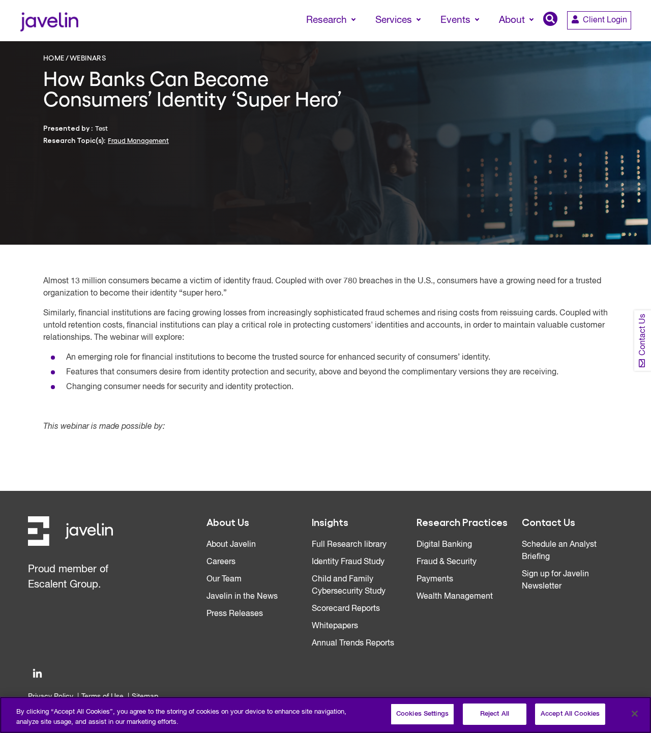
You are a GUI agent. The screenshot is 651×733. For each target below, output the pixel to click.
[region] (325, 715)
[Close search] (628, 39)
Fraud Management (138, 140)
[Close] (635, 713)
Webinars (88, 57)
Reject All (494, 714)
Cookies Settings (422, 714)
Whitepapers (335, 626)
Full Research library (349, 545)
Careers (220, 562)
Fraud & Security (447, 562)
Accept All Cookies (570, 714)
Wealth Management (455, 597)
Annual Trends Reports (353, 643)
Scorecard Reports (346, 609)
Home (54, 57)
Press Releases (234, 614)
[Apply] (600, 39)
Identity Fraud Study (348, 562)
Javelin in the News (242, 597)
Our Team (224, 579)
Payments (435, 579)
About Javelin (231, 545)
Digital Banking (444, 545)
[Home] (49, 21)
